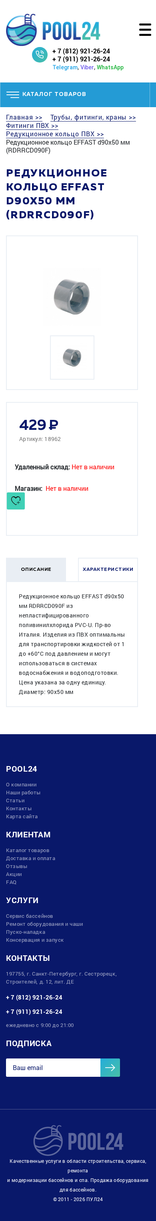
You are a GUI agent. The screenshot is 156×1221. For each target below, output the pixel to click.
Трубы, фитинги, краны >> (93, 117)
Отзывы (16, 866)
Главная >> (24, 117)
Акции (14, 874)
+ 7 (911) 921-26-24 (81, 59)
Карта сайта (22, 816)
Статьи (15, 800)
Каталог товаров (27, 850)
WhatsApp (110, 67)
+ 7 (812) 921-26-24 (81, 51)
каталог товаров (54, 94)
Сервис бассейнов (29, 915)
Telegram (65, 67)
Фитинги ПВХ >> (32, 125)
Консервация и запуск (35, 939)
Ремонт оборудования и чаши (44, 923)
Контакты (19, 808)
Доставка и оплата (30, 858)
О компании (21, 784)
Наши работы (23, 792)
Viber (87, 67)
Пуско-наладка (25, 931)
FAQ (11, 882)
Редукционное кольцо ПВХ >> (55, 134)
